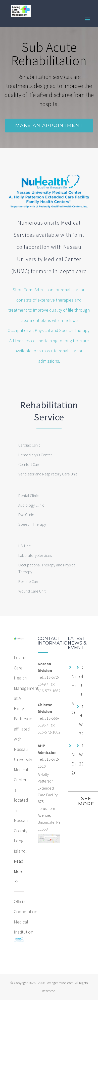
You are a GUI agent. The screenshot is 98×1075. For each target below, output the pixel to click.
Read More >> (18, 871)
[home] (19, 641)
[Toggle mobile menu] (87, 19)
